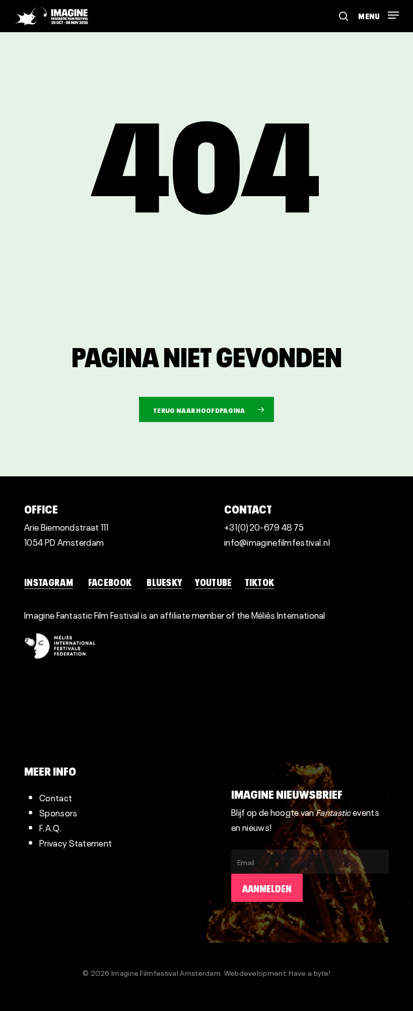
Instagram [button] (48, 581)
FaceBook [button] (109, 581)
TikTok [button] (259, 581)
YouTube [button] (213, 581)
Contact (55, 797)
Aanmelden (267, 887)
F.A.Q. (50, 827)
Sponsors (58, 812)
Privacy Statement (75, 842)
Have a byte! (309, 972)
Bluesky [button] (164, 581)
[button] (378, 11)
